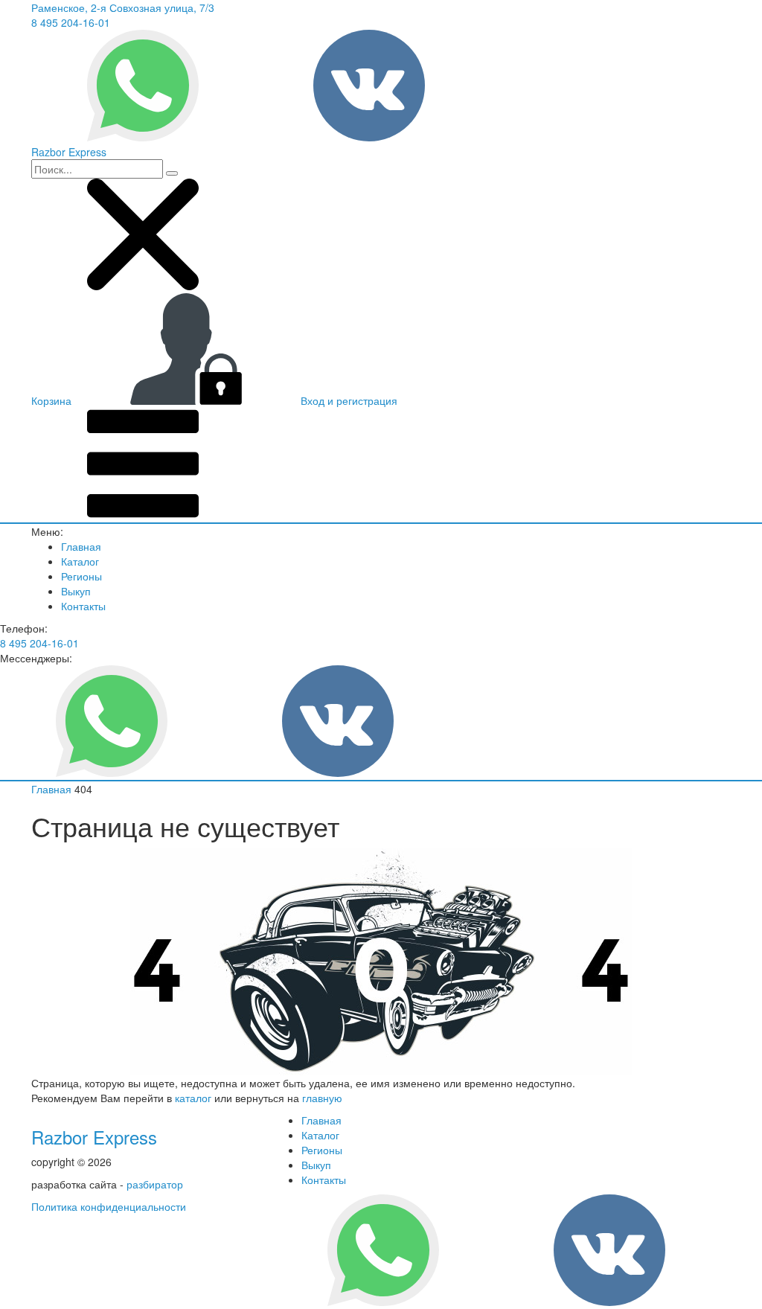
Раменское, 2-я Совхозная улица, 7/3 (122, 7)
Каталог (80, 561)
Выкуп (76, 590)
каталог (193, 1097)
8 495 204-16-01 (70, 22)
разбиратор (155, 1184)
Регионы (81, 576)
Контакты (83, 605)
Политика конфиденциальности (108, 1206)
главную (322, 1097)
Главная (81, 546)
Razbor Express (94, 1137)
